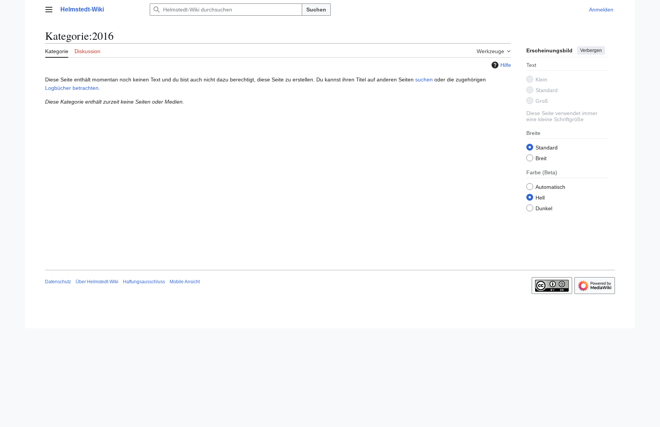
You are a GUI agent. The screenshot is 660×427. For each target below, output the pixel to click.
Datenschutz (58, 281)
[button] (49, 9)
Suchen (316, 9)
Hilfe (505, 65)
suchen (424, 79)
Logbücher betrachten (72, 88)
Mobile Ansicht (185, 281)
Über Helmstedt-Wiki (97, 281)
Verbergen (591, 50)
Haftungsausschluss (144, 281)
